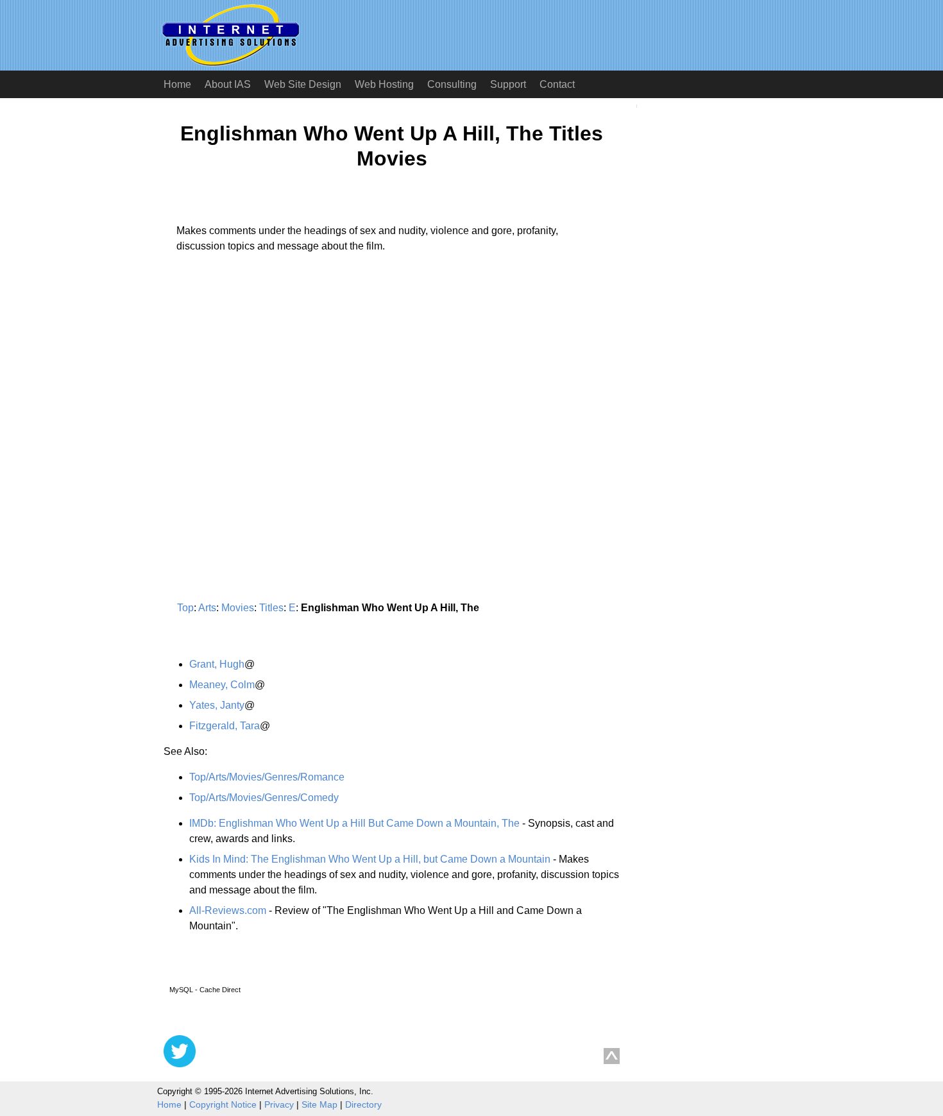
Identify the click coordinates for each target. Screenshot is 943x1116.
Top (185, 607)
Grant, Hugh (216, 664)
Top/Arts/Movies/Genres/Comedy (264, 797)
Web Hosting (384, 84)
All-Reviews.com (227, 910)
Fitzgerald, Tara (224, 725)
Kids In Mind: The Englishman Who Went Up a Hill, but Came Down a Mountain (369, 859)
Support (508, 84)
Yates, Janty (216, 705)
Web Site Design (302, 84)
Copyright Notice (223, 1104)
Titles (271, 607)
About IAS (228, 84)
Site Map (319, 1104)
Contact (557, 84)
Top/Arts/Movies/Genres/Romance (266, 777)
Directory (363, 1104)
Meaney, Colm (222, 684)
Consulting (452, 84)
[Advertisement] (271, 382)
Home (177, 84)
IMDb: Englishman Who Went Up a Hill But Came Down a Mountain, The (354, 823)
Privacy (279, 1104)
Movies (237, 607)
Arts (207, 607)
